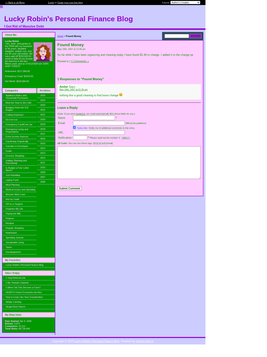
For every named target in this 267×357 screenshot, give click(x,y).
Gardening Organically (17, 141)
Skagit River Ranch (15, 306)
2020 (42, 119)
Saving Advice (144, 341)
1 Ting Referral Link (15, 278)
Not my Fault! (12, 199)
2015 (42, 143)
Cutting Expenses (15, 115)
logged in (80, 114)
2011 (42, 162)
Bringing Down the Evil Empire (17, 108)
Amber (63, 86)
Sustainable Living (15, 242)
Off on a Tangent (14, 204)
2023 (42, 105)
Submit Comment (69, 188)
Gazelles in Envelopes (17, 146)
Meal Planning (13, 185)
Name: (62, 117)
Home (60, 36)
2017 (42, 134)
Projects (10, 218)
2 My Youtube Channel (17, 282)
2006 (42, 182)
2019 (42, 124)
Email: (62, 123)
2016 (42, 138)
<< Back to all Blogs (15, 2)
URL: (61, 132)
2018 (42, 129)
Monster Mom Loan (15, 194)
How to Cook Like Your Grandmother (24, 297)
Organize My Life (14, 209)
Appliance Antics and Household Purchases (17, 96)
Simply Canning (13, 302)
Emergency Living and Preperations (17, 130)
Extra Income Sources (17, 136)
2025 (42, 95)
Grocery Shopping (15, 155)
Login (51, 2)
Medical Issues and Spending (20, 189)
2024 (42, 100)
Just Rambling (13, 175)
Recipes (10, 223)
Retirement (11, 233)
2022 (42, 110)
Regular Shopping (15, 228)
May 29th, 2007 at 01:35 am (73, 89)
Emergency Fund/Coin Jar (19, 124)
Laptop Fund (12, 180)
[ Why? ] (126, 138)
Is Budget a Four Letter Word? (17, 169)
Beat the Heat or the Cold (18, 102)
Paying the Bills (13, 213)
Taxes (9, 247)
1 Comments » (80, 61)
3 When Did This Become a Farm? (23, 287)
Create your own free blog (70, 2)
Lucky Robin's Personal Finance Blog (24, 265)
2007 (42, 177)
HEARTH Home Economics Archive (24, 292)
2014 (42, 148)
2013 (42, 153)
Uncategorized (13, 252)
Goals (9, 151)
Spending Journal (14, 237)
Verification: (65, 137)
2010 (42, 167)
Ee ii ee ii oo (12, 119)
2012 (42, 158)
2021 (42, 114)
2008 (42, 172)
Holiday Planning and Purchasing (16, 161)
